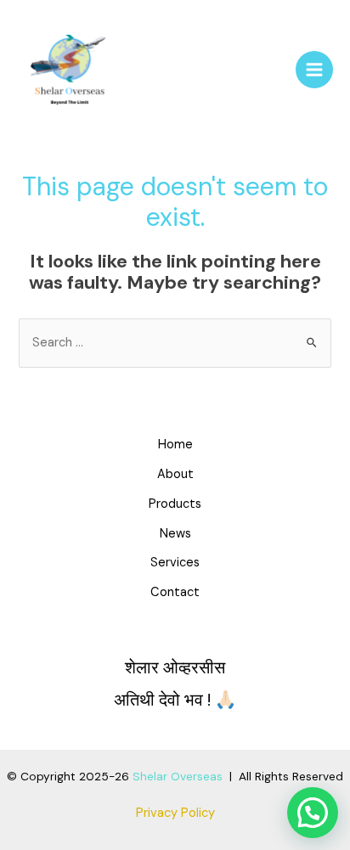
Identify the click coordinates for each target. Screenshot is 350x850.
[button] (312, 812)
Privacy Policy (175, 813)
